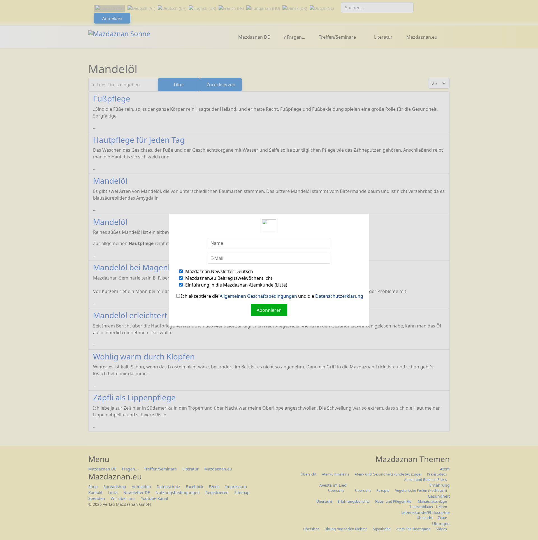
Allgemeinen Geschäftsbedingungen (258, 296)
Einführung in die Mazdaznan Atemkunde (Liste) (235, 285)
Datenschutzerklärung (339, 296)
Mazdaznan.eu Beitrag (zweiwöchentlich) (228, 278)
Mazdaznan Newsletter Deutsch (218, 271)
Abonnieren (269, 310)
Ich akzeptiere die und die (271, 296)
